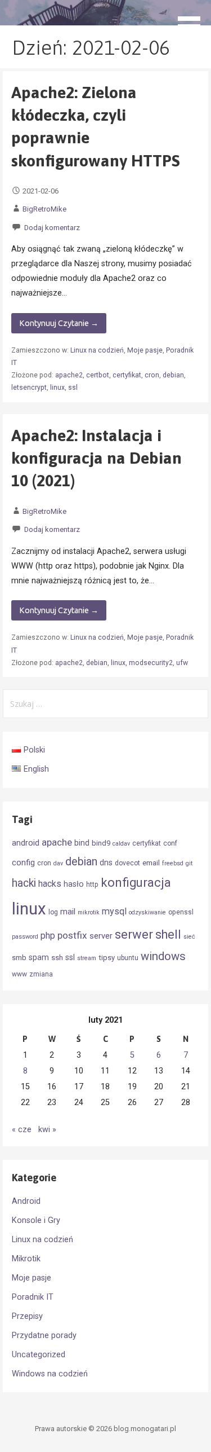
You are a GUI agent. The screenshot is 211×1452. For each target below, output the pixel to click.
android (25, 843)
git (189, 863)
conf (170, 843)
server (101, 936)
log (53, 912)
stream (86, 958)
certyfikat (127, 375)
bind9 (101, 843)
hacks (49, 883)
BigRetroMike (44, 209)
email (151, 863)
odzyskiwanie (147, 912)
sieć (189, 936)
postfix (72, 935)
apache (57, 842)
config (23, 862)
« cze (22, 1129)
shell (168, 934)
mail (67, 912)
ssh (57, 957)
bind (81, 842)
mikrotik (89, 912)
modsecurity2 (151, 663)
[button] (193, 20)
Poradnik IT (32, 1297)
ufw (182, 663)
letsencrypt (29, 387)
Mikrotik (26, 1259)
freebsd (172, 863)
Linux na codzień (97, 350)
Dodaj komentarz (52, 227)
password (25, 936)
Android (26, 1201)
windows (163, 956)
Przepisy (27, 1316)
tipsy (106, 957)
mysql (114, 911)
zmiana (41, 974)
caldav (121, 843)
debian (173, 375)
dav (58, 863)
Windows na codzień (50, 1374)
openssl (181, 912)
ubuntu (127, 958)
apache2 (69, 375)
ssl (73, 387)
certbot (97, 375)
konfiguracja (136, 882)
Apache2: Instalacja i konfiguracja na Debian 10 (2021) (96, 458)
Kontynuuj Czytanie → (58, 323)
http (92, 884)
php (48, 935)
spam (39, 957)
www (19, 974)
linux (57, 387)
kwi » (47, 1129)
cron (152, 375)
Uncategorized (38, 1354)
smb (19, 957)
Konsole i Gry (36, 1220)
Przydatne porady (44, 1335)
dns (106, 862)
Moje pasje (145, 350)
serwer (134, 934)
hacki (24, 883)
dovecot (127, 863)
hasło (74, 883)
